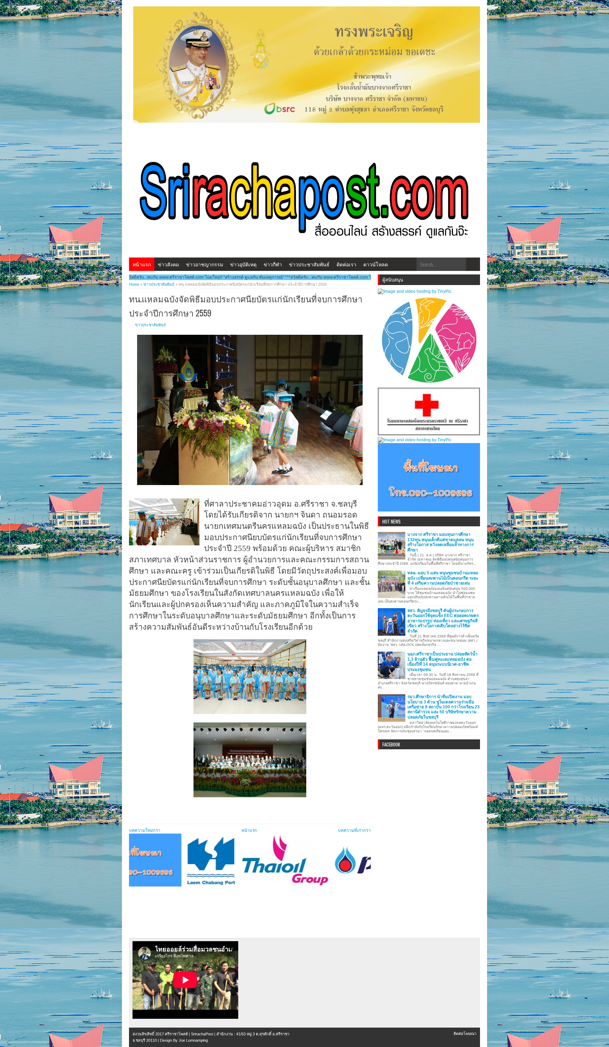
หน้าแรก (142, 264)
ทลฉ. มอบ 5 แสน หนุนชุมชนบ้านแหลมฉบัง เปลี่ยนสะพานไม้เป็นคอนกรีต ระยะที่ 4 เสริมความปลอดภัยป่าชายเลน (442, 578)
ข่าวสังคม (168, 264)
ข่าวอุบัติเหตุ (243, 264)
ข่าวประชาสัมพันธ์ (309, 264)
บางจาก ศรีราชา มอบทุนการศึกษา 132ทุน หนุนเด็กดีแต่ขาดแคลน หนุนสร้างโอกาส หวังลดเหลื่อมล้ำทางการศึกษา (440, 542)
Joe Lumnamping (193, 1040)
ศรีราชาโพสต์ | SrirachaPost (189, 1034)
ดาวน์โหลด (375, 264)
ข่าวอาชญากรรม (204, 264)
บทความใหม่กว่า (144, 830)
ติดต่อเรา (346, 264)
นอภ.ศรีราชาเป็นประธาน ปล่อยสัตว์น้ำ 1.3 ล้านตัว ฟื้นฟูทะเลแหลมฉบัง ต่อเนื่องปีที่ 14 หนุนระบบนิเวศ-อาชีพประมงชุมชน (442, 662)
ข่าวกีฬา (273, 264)
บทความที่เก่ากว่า (354, 830)
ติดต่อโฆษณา (465, 1033)
